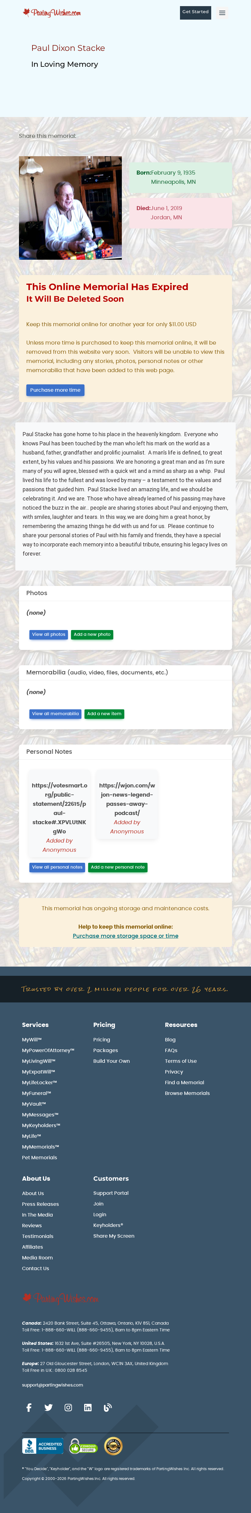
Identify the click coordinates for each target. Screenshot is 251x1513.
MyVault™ (34, 1104)
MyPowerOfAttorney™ (48, 1050)
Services (35, 1025)
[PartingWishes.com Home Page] (52, 13)
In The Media (37, 1215)
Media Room (37, 1257)
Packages (105, 1050)
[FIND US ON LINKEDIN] (88, 1408)
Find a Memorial (184, 1082)
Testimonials (38, 1236)
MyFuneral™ (36, 1093)
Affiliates (32, 1247)
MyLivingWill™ (38, 1061)
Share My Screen (113, 1236)
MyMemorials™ (40, 1147)
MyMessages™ (40, 1114)
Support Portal (111, 1193)
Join (98, 1204)
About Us (36, 1179)
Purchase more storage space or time (125, 936)
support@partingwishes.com (52, 1385)
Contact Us (35, 1268)
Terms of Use (181, 1061)
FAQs (171, 1050)
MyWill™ (32, 1039)
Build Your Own (111, 1061)
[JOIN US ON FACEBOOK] (29, 1408)
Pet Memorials (39, 1157)
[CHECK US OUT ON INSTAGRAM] (68, 1408)
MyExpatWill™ (38, 1072)
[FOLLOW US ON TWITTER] (48, 1408)
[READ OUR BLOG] (108, 1408)
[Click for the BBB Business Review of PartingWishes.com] (42, 1446)
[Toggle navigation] (222, 13)
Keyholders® (108, 1225)
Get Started (195, 11)
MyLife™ (31, 1136)
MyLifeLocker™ (39, 1082)
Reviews (32, 1225)
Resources (181, 1025)
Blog (170, 1039)
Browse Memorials (187, 1093)
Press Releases (40, 1204)
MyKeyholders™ (41, 1125)
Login (99, 1214)
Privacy (174, 1072)
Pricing (104, 1025)
